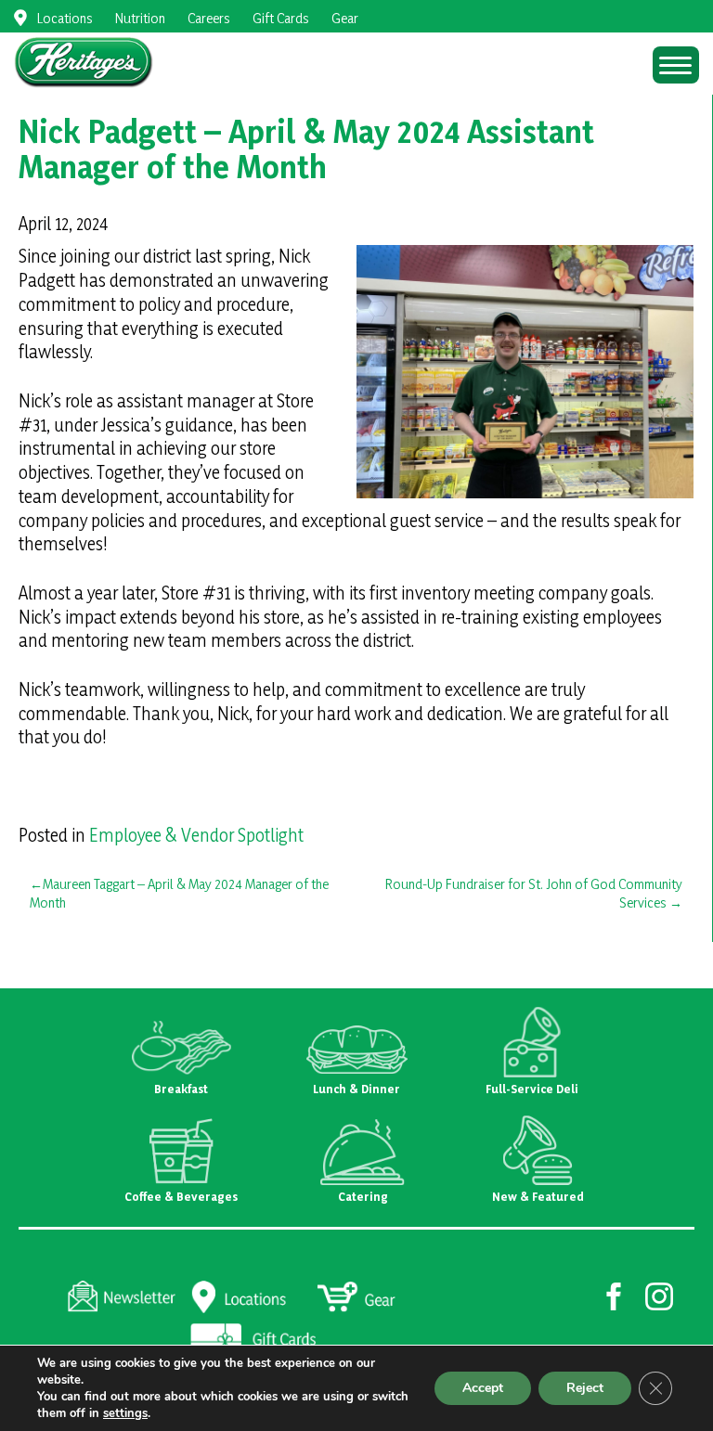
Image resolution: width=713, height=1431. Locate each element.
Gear (344, 18)
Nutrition (140, 18)
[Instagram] (660, 1294)
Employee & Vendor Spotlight (196, 835)
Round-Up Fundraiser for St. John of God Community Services (533, 893)
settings (125, 1413)
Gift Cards (281, 18)
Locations (65, 18)
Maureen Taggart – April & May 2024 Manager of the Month (179, 893)
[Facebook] (614, 1294)
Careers (209, 18)
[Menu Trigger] (676, 65)
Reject (584, 1388)
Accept (482, 1388)
